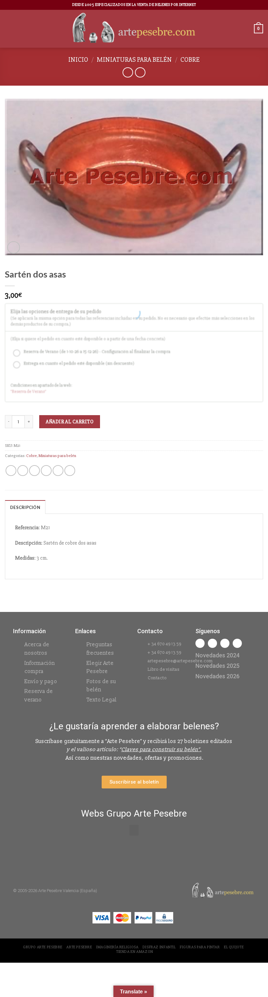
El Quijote (233, 947)
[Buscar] (246, 28)
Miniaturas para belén (134, 60)
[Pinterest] (237, 643)
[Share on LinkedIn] (69, 470)
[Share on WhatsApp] (11, 470)
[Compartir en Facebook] (22, 470)
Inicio (78, 60)
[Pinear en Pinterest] (58, 470)
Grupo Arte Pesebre (42, 947)
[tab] (25, 507)
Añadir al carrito (69, 421)
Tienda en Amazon (134, 951)
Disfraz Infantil (159, 947)
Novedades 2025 (217, 665)
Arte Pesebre (79, 947)
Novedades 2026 (217, 676)
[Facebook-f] (200, 643)
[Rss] (224, 643)
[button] (134, 830)
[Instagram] (212, 643)
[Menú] (9, 29)
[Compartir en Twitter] (34, 470)
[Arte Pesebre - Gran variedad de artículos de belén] (134, 29)
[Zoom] (13, 247)
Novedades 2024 (217, 655)
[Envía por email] (46, 470)
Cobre (190, 60)
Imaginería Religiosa (117, 947)
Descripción (25, 507)
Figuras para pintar (200, 947)
